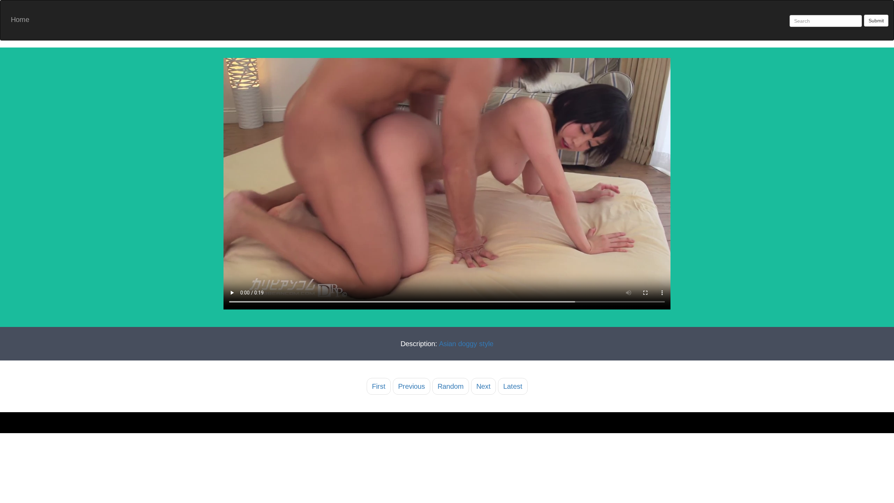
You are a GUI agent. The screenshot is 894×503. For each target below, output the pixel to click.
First (379, 386)
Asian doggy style (466, 344)
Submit (876, 20)
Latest (512, 386)
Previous (411, 386)
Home (20, 19)
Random (451, 386)
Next (483, 386)
